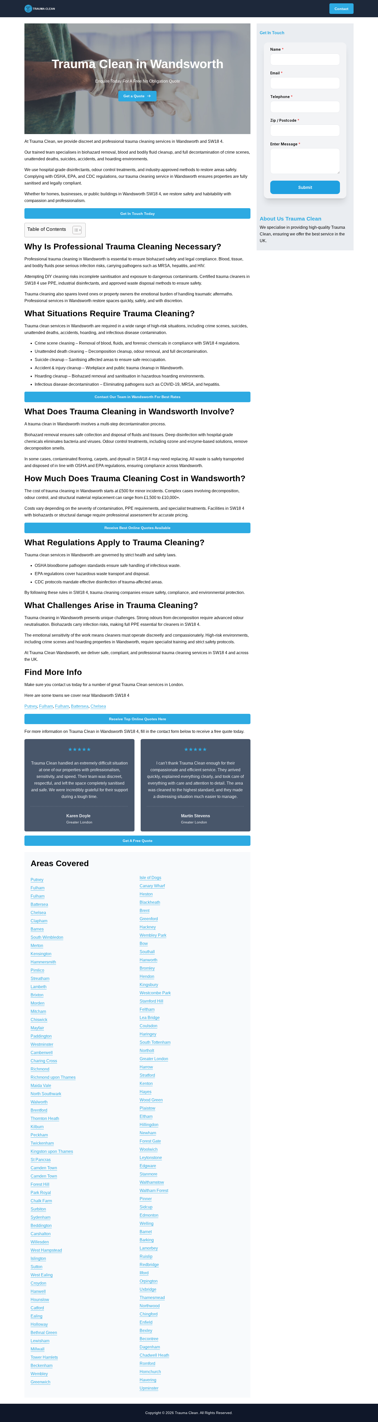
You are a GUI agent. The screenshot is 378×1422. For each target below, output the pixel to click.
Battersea (79, 706)
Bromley (147, 968)
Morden (37, 1003)
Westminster (42, 1044)
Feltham (147, 1009)
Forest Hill (40, 1184)
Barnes (37, 929)
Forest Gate (150, 1141)
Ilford (144, 1273)
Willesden (40, 1242)
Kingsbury (149, 984)
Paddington (41, 1036)
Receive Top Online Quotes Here (137, 719)
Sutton (36, 1267)
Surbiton (38, 1209)
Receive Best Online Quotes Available (137, 528)
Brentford (39, 1110)
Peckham (39, 1135)
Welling (147, 1223)
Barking (147, 1240)
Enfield (146, 1322)
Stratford (147, 1075)
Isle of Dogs (150, 877)
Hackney (148, 927)
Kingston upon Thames (52, 1151)
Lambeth (39, 987)
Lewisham (40, 1341)
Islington (38, 1258)
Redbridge (149, 1264)
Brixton (37, 995)
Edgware (148, 1166)
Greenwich (40, 1382)
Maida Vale (41, 1085)
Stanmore (148, 1174)
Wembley (39, 1374)
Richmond (40, 1069)
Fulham (46, 706)
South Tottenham (155, 1042)
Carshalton (41, 1234)
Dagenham (150, 1347)
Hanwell (38, 1291)
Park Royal (41, 1192)
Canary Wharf (152, 886)
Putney (30, 706)
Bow (144, 943)
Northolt (147, 1050)
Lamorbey (149, 1248)
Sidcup (146, 1207)
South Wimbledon (47, 937)
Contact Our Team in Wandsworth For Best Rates (138, 397)
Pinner (146, 1199)
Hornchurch (150, 1372)
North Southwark (46, 1094)
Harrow (146, 1067)
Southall (147, 952)
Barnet (146, 1232)
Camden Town (44, 1168)
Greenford (149, 919)
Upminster (149, 1388)
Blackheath (150, 902)
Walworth (39, 1102)
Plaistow (147, 1108)
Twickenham (42, 1143)
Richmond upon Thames (53, 1077)
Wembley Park (153, 935)
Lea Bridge (150, 1017)
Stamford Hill (151, 1001)
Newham (148, 1133)
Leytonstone (151, 1157)
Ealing (36, 1316)
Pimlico (37, 970)
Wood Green (151, 1100)
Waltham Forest (154, 1190)
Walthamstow (152, 1182)
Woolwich (149, 1149)
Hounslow (40, 1299)
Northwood (150, 1306)
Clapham (39, 921)
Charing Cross (44, 1061)
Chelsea (98, 706)
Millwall (37, 1349)
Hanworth (148, 960)
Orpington (149, 1281)
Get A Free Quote (137, 841)
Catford (37, 1308)
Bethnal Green (44, 1332)
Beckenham (41, 1365)
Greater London (154, 1059)
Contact (341, 9)
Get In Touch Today (137, 214)
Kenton (146, 1083)
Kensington (41, 954)
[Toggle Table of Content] (74, 230)
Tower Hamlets (44, 1357)
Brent (144, 910)
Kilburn (37, 1127)
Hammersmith (43, 962)
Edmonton (149, 1215)
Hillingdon (149, 1124)
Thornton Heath (45, 1118)
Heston (146, 894)
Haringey (148, 1034)
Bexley (146, 1330)
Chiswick (39, 1019)
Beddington (41, 1225)
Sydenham (40, 1217)
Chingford (149, 1314)
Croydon (38, 1283)
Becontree (149, 1339)
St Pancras (41, 1159)
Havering (148, 1380)
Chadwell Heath (154, 1355)
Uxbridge (148, 1289)
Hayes (145, 1092)
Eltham (146, 1116)
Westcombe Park (155, 993)
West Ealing (42, 1275)
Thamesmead (152, 1297)
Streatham (40, 978)
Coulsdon (148, 1026)
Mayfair (37, 1028)
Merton (37, 945)
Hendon (147, 976)
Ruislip (146, 1256)
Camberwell (42, 1052)
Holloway (39, 1324)
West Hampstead (46, 1250)
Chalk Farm (41, 1201)
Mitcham (38, 1011)
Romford (147, 1363)
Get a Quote (134, 96)
